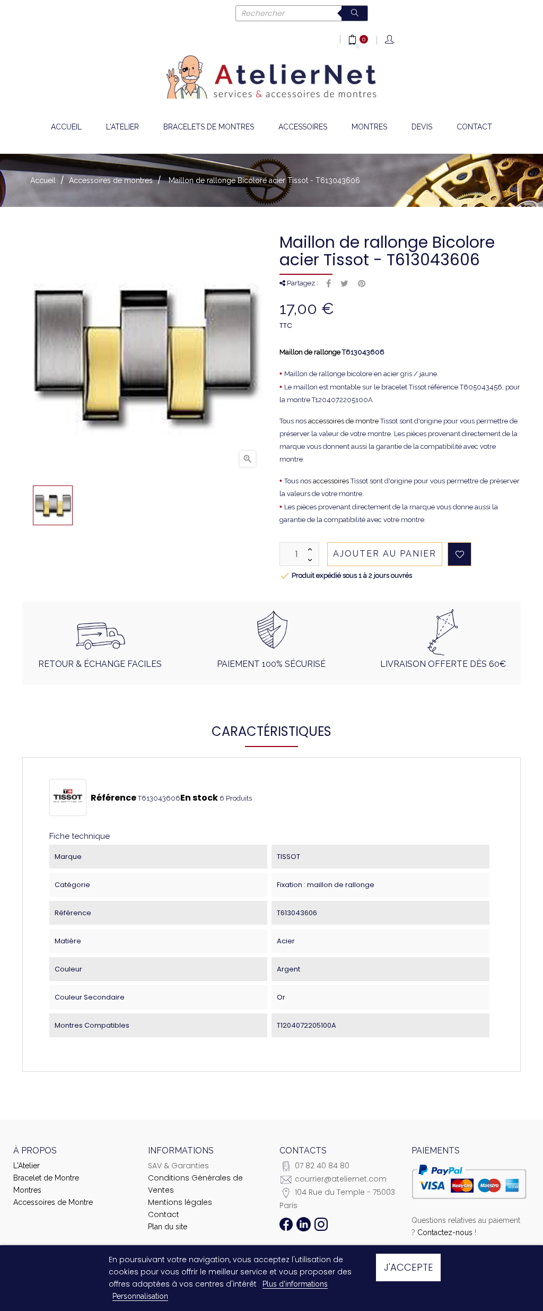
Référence (113, 798)
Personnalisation (140, 1296)
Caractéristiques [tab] (271, 731)
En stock (199, 798)
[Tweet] (344, 284)
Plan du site (167, 1226)
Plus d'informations (295, 1284)
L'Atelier (26, 1165)
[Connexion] (390, 40)
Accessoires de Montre (53, 1202)
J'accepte (408, 1267)
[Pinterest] (361, 284)
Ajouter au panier (384, 554)
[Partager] (328, 284)
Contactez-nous (444, 1232)
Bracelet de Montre (46, 1178)
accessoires (331, 481)
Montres (27, 1190)
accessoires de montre (343, 421)
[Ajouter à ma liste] (459, 554)
